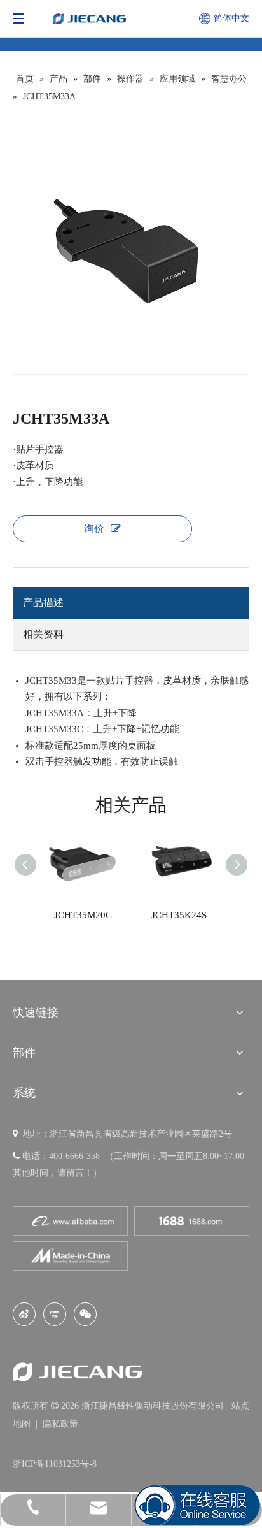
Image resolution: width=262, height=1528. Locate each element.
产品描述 (43, 602)
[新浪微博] (24, 1314)
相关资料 (43, 634)
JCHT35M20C (83, 915)
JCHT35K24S (179, 915)
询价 (94, 528)
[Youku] (54, 1314)
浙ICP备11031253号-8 (55, 1464)
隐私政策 (60, 1424)
